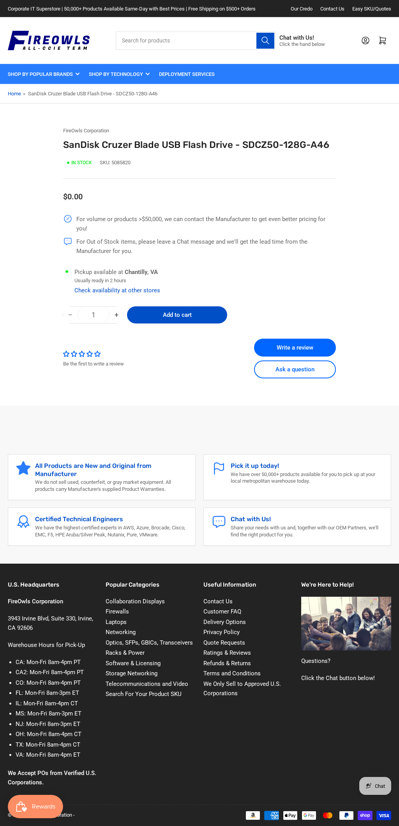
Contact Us (332, 9)
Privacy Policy (221, 632)
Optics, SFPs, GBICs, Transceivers (149, 642)
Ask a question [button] (294, 369)
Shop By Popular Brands (40, 74)
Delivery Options (224, 622)
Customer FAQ (222, 611)
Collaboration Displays (135, 601)
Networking (121, 632)
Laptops (116, 622)
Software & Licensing (133, 663)
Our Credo (301, 9)
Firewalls (117, 611)
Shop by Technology (116, 74)
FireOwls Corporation (86, 131)
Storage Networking (131, 673)
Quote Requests (224, 642)
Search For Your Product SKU (144, 694)
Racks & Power (125, 652)
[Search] (265, 40)
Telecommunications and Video (147, 683)
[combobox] (195, 41)
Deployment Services (187, 74)
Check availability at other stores (117, 290)
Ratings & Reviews (227, 652)
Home (14, 94)
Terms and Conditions (232, 673)
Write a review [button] (295, 347)
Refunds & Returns (227, 663)
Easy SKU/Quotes (371, 9)
